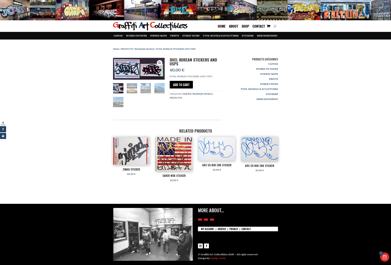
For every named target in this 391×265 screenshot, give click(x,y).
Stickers (248, 36)
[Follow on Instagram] (200, 245)
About (233, 26)
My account (207, 229)
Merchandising (267, 36)
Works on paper (136, 36)
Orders (222, 229)
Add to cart (181, 84)
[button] (159, 63)
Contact (258, 26)
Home (222, 26)
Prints (174, 36)
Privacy (233, 229)
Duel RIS (187, 94)
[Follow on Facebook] (206, 245)
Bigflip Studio (218, 258)
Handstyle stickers (145, 49)
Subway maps (158, 36)
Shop (245, 26)
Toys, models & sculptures (221, 36)
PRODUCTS (127, 49)
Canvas (118, 36)
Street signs (190, 36)
